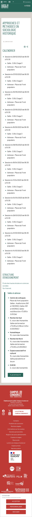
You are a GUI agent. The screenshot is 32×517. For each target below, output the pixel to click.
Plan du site (16, 440)
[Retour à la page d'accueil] (4, 6)
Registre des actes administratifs (16, 434)
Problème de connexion (16, 423)
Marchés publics (16, 448)
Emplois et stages (16, 437)
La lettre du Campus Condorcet (21, 412)
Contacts (16, 421)
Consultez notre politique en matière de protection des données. (12, 497)
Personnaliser (16, 506)
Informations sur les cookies (16, 429)
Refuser (16, 512)
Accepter (16, 501)
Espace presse (16, 445)
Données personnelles (16, 432)
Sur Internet (7, 288)
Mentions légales (16, 426)
